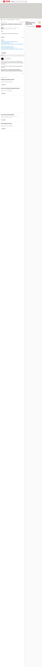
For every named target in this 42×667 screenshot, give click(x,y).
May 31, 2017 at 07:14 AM (12, 28)
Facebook (17, 19)
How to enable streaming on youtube (7, 47)
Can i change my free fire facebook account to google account (12, 44)
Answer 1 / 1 (3, 55)
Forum (4, 19)
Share (3, 37)
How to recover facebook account (7, 46)
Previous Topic (4, 22)
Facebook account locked (5, 42)
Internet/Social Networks (11, 19)
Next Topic (21, 22)
